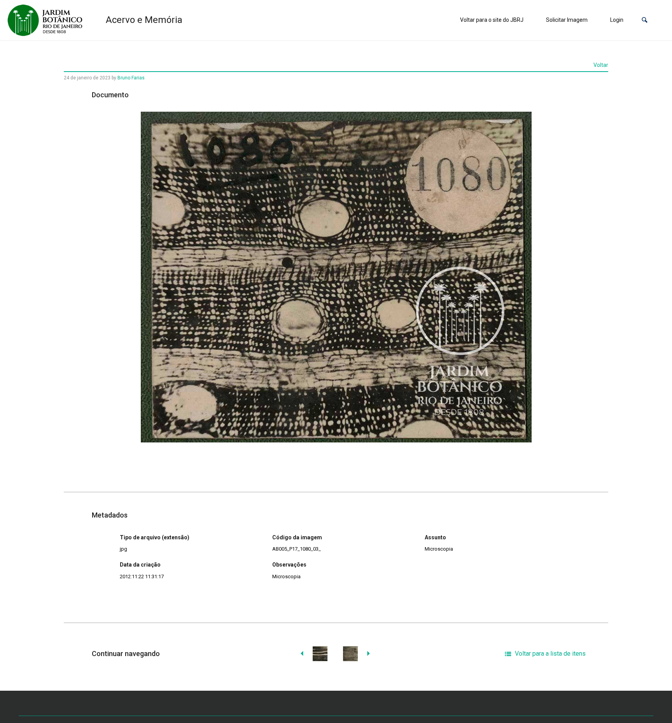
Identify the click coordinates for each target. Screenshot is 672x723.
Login (616, 20)
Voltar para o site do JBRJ (491, 20)
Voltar (600, 65)
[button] (644, 20)
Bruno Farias (131, 78)
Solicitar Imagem (567, 20)
